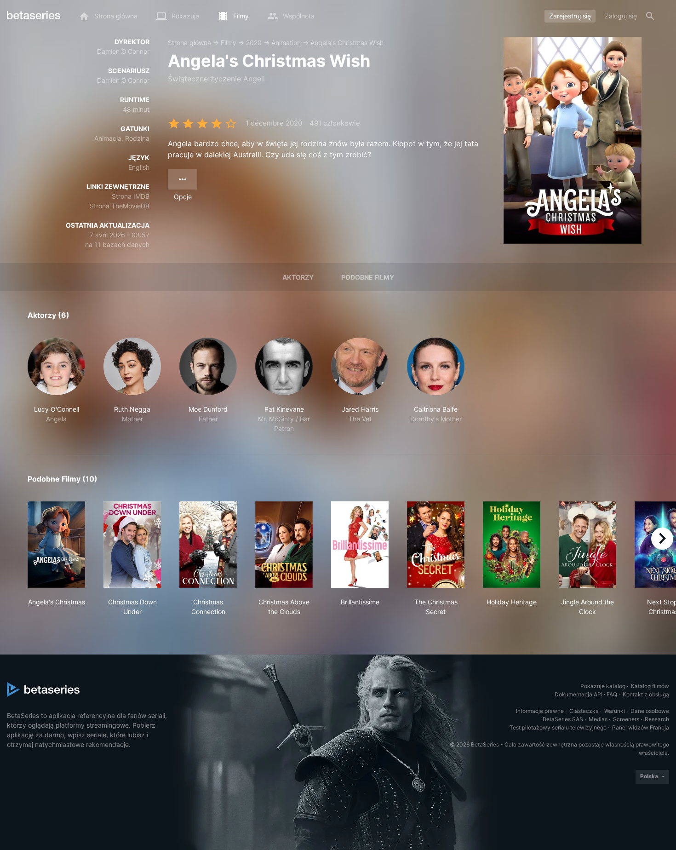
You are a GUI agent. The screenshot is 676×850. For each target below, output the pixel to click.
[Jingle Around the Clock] (587, 544)
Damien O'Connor (123, 51)
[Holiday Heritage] (511, 544)
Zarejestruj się (570, 16)
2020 (254, 42)
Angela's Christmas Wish (347, 42)
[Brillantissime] (360, 544)
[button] (56, 385)
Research (657, 719)
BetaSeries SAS (563, 719)
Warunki (614, 710)
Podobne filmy (367, 277)
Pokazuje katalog (602, 686)
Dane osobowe (649, 710)
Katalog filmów (650, 686)
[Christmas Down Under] (132, 544)
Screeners (626, 719)
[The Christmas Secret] (435, 544)
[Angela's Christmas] (56, 544)
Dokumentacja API (578, 694)
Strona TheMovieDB (119, 206)
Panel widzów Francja (640, 727)
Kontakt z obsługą (646, 694)
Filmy (228, 42)
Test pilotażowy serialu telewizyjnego (558, 727)
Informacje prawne (540, 710)
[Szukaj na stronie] (650, 16)
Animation (286, 42)
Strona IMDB (130, 196)
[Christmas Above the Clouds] (284, 544)
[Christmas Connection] (208, 544)
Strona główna (189, 42)
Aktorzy (298, 277)
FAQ (612, 694)
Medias (598, 719)
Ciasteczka (584, 710)
